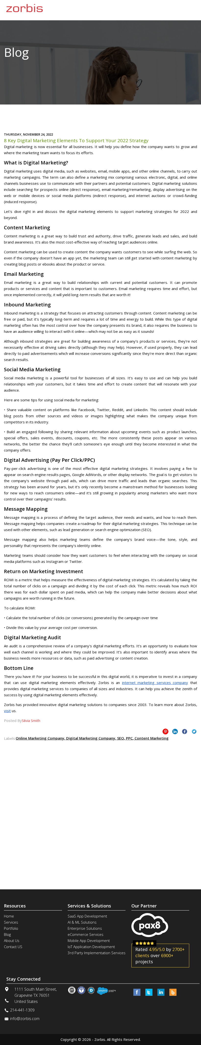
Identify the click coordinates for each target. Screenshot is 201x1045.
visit (7, 710)
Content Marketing (151, 738)
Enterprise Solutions (85, 928)
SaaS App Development (87, 916)
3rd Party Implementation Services (97, 952)
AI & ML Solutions (82, 922)
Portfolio (11, 928)
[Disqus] (100, 803)
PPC (129, 738)
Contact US (13, 946)
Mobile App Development (89, 940)
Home (9, 916)
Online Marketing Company (40, 738)
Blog (7, 934)
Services (11, 922)
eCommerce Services (85, 934)
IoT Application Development (91, 946)
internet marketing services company (155, 682)
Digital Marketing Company (90, 738)
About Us (11, 940)
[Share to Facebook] (185, 731)
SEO (120, 738)
